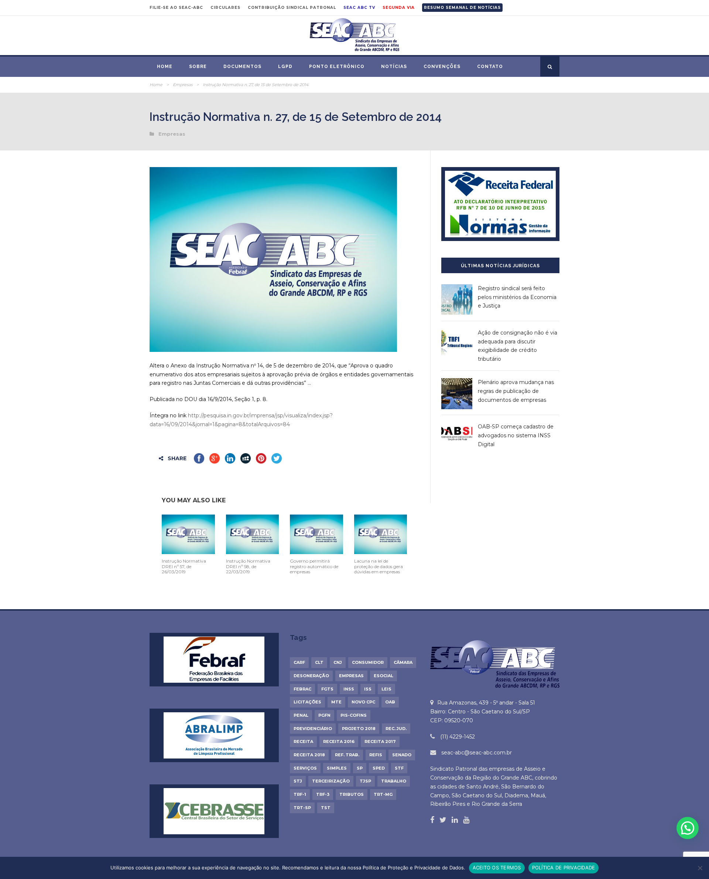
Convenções (442, 66)
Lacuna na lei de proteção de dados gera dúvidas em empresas (378, 566)
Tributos (351, 794)
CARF (299, 662)
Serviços (305, 768)
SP (360, 768)
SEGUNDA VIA (399, 7)
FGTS (327, 689)
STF (399, 768)
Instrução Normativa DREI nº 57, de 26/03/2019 (184, 566)
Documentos (242, 66)
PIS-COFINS (353, 715)
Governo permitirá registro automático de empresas (314, 566)
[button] (688, 828)
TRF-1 (300, 794)
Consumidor (368, 662)
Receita (303, 741)
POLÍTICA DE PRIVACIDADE (563, 867)
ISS (367, 689)
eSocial (383, 675)
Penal (301, 715)
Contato (490, 66)
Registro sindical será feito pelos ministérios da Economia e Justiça (517, 297)
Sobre (198, 66)
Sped (379, 768)
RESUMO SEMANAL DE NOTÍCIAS (462, 7)
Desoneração (311, 675)
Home (164, 66)
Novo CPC (363, 702)
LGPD (285, 66)
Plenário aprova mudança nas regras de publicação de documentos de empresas (516, 391)
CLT (319, 662)
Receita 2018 (309, 754)
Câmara (403, 662)
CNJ (337, 662)
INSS (348, 689)
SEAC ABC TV (359, 7)
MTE (336, 702)
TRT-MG (383, 794)
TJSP (365, 781)
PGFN (324, 715)
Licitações (307, 702)
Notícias (394, 66)
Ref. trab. (347, 754)
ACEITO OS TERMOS (497, 867)
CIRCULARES (225, 7)
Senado (401, 754)
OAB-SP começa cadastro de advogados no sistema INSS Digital (516, 435)
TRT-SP (302, 807)
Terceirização (331, 781)
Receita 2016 (338, 741)
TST (325, 807)
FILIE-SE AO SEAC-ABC (176, 7)
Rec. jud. (396, 728)
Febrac (302, 689)
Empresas (182, 84)
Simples (337, 768)
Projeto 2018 (359, 728)
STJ (298, 781)
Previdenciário (313, 728)
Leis (386, 689)
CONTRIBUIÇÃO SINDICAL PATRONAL (292, 7)
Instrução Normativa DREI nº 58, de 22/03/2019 (248, 566)
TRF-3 (322, 794)
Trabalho (393, 781)
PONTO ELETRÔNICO (336, 66)
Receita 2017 (380, 741)
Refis (375, 754)
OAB (390, 702)
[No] (699, 868)
